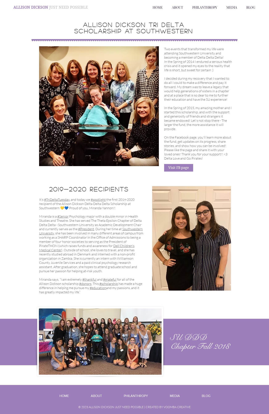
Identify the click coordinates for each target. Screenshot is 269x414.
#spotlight (98, 199)
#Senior (63, 216)
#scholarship (108, 284)
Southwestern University (197, 53)
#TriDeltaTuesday (57, 199)
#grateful (109, 279)
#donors (85, 284)
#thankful (89, 279)
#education (98, 288)
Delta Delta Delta (210, 57)
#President (86, 229)
